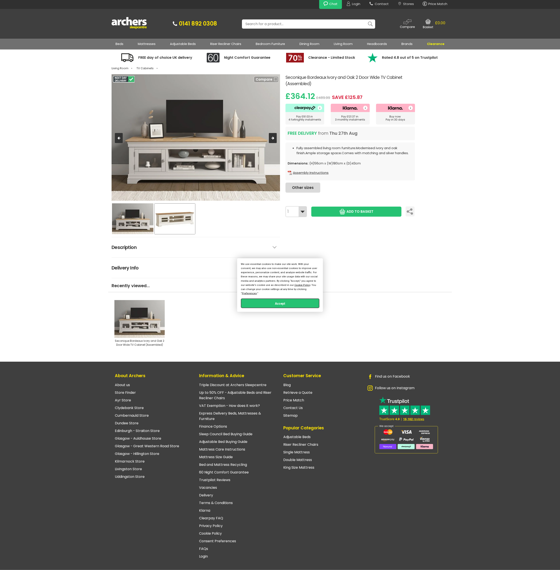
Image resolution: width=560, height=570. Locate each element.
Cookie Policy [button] (302, 284)
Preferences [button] (249, 293)
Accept (280, 303)
